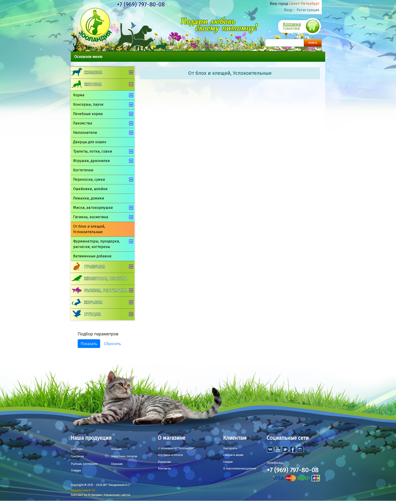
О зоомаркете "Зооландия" (176, 448)
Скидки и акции (233, 455)
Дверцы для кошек (89, 142)
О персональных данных (239, 468)
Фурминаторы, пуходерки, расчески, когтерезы (96, 244)
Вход (288, 10)
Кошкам (93, 84)
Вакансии (164, 461)
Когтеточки (83, 170)
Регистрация (308, 10)
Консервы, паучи (88, 104)
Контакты (164, 468)
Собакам (93, 72)
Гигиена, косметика (90, 217)
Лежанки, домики (88, 198)
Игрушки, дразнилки (91, 161)
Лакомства (82, 123)
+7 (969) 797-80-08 (141, 4)
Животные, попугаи (105, 278)
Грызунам (94, 266)
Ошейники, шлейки (90, 189)
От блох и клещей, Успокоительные (89, 229)
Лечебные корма (88, 114)
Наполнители (85, 132)
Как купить (230, 448)
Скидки (228, 461)
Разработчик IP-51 (83, 490)
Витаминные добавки (92, 256)
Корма (78, 95)
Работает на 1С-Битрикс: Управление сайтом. (101, 495)
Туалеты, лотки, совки (92, 151)
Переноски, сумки (89, 179)
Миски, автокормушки (93, 207)
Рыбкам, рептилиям (105, 290)
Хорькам (93, 302)
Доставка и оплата (170, 455)
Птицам (92, 314)
